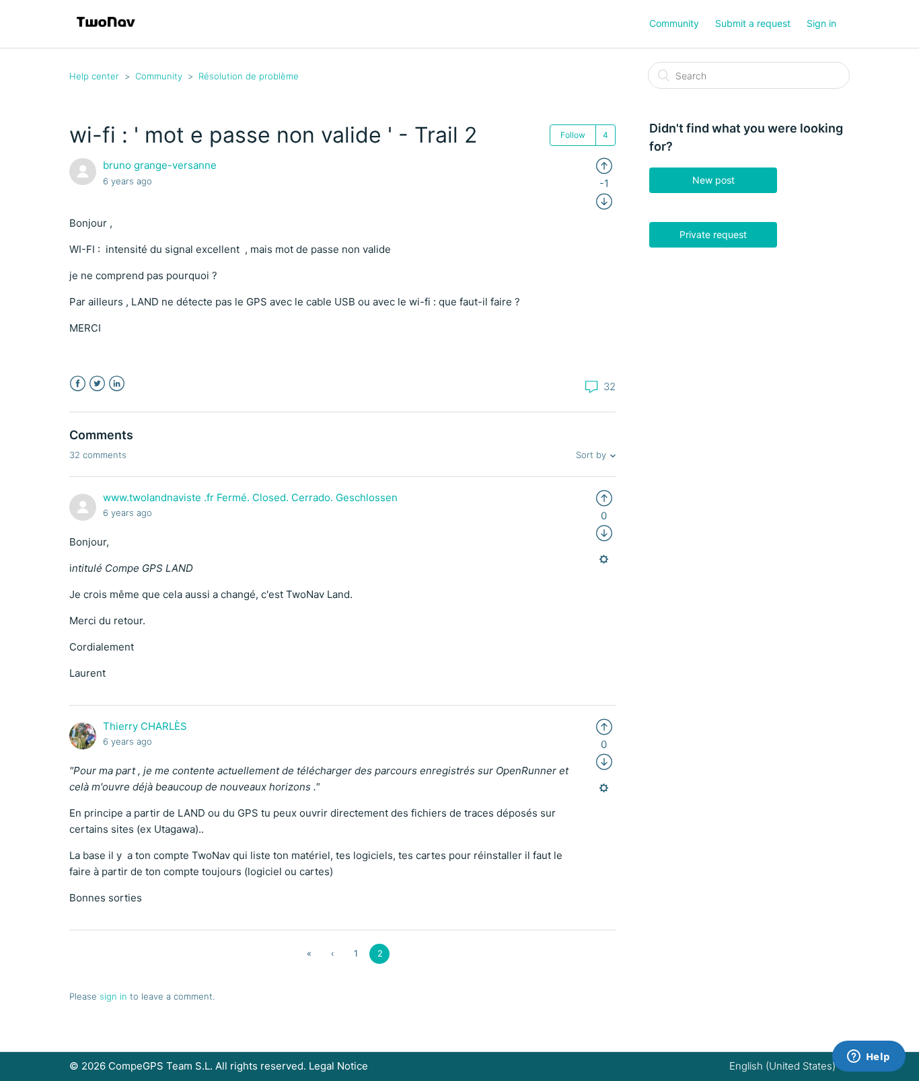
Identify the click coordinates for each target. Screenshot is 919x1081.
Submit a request (753, 23)
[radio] (604, 165)
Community (674, 23)
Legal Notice (338, 1065)
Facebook (77, 383)
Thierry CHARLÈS (145, 726)
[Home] (106, 30)
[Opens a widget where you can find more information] (869, 1057)
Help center (94, 76)
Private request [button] (713, 234)
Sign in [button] (821, 23)
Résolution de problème (248, 76)
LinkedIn (116, 383)
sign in (113, 996)
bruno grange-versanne (160, 165)
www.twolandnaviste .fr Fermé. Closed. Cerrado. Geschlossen (250, 497)
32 (608, 386)
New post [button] (713, 180)
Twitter (97, 383)
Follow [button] (572, 135)
